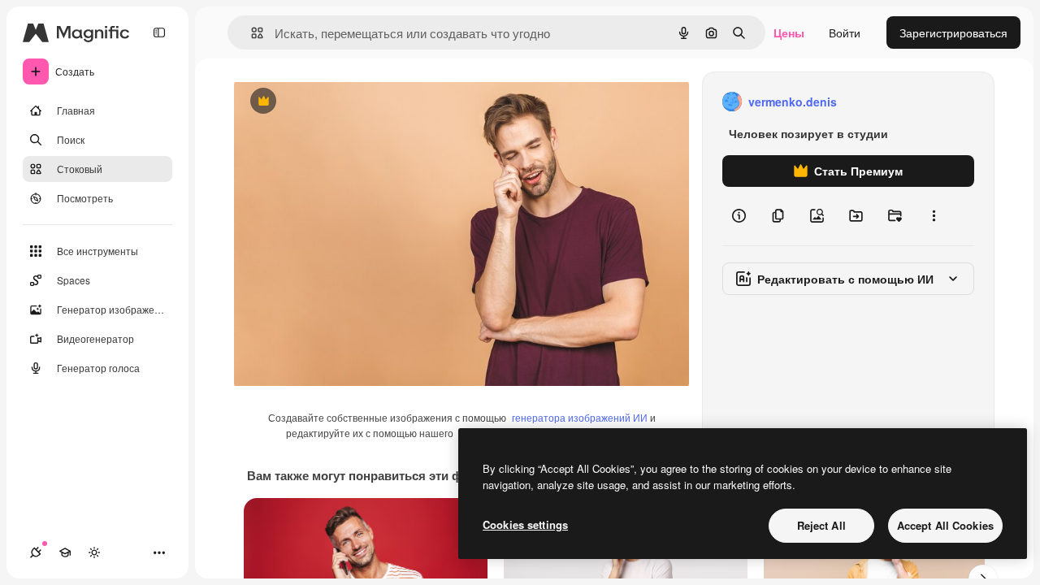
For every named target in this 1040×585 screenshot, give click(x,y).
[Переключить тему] (94, 553)
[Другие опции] (933, 216)
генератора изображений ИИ (580, 417)
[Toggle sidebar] (159, 33)
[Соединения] (36, 553)
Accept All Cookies (945, 525)
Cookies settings (525, 524)
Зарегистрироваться (953, 32)
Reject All (821, 525)
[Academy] (65, 553)
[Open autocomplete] (250, 33)
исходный (342, 101)
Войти (844, 32)
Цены (789, 32)
